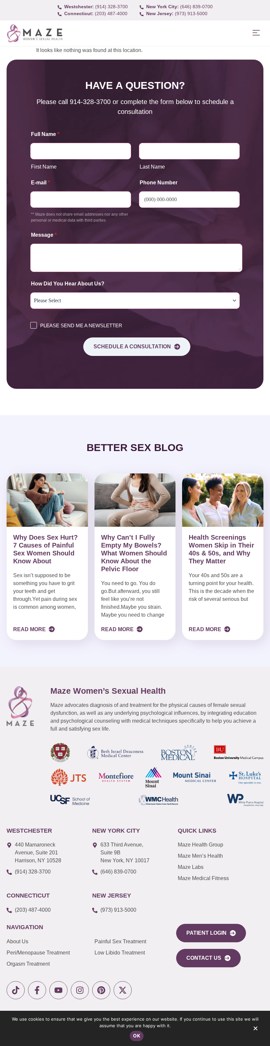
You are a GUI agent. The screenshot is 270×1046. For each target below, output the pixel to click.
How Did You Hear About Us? (67, 283)
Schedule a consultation (132, 346)
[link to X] (123, 990)
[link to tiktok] (16, 990)
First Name (44, 167)
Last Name (152, 167)
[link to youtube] (58, 990)
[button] (256, 33)
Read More (30, 629)
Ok (136, 1035)
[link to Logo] (34, 33)
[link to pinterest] (101, 990)
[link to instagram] (80, 990)
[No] (255, 1030)
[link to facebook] (37, 990)
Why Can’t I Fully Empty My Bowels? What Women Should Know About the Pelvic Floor (134, 553)
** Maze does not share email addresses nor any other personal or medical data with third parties (79, 217)
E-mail (40, 182)
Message (44, 235)
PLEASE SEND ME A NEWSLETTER (81, 325)
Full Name (45, 134)
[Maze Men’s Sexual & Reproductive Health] (20, 706)
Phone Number (158, 182)
